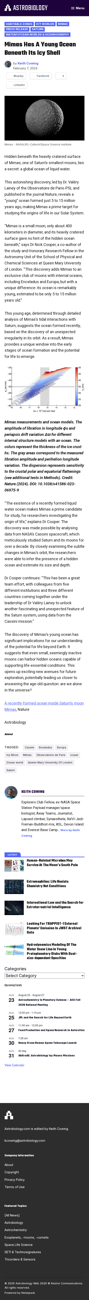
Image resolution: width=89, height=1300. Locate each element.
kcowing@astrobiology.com (25, 1140)
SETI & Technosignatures (23, 1252)
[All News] (12, 1215)
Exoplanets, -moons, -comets (27, 1237)
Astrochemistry (16, 1230)
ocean (74, 755)
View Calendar (14, 1065)
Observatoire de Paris (51, 755)
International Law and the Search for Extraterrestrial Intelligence (55, 905)
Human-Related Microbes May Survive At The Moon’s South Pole (52, 863)
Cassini (29, 747)
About (9, 1165)
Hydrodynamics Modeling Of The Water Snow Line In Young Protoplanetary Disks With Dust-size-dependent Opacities (52, 951)
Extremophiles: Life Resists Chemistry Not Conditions (47, 884)
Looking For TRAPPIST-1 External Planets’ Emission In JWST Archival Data (54, 928)
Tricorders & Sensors (20, 1259)
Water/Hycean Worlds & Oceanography (37, 34)
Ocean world (14, 762)
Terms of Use (15, 1187)
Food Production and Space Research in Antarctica (51, 1030)
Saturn (37, 29)
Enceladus (45, 747)
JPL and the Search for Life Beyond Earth (45, 1018)
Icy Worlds (45, 24)
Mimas (63, 24)
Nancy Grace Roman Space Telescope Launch (47, 1043)
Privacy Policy (15, 1179)
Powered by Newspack (20, 1292)
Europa (61, 747)
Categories (15, 968)
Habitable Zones (19, 24)
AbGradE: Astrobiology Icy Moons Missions (46, 1056)
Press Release (17, 29)
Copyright (12, 1172)
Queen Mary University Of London (50, 762)
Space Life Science (19, 1245)
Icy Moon (12, 755)
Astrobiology (30, 8)
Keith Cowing (28, 63)
